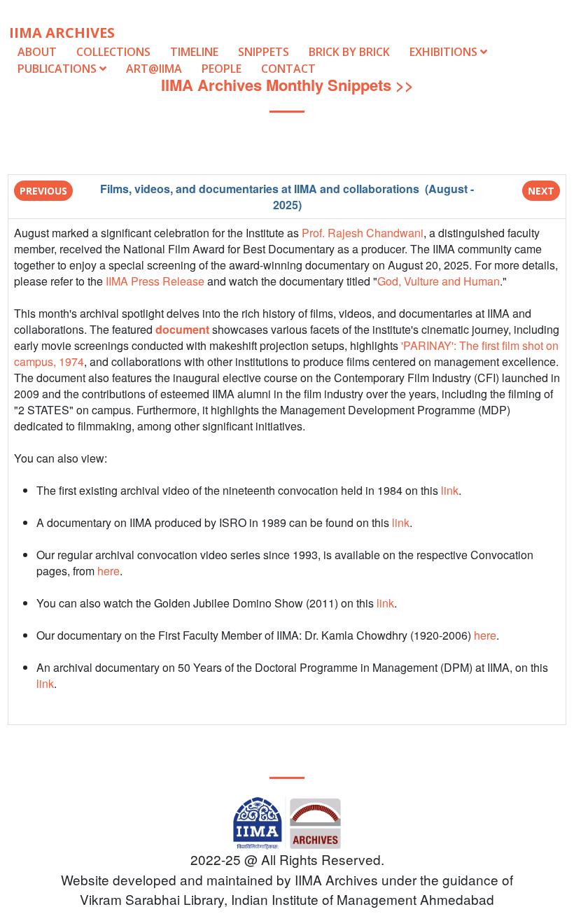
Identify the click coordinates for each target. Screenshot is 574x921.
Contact (288, 68)
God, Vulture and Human (438, 281)
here (108, 571)
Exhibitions (445, 51)
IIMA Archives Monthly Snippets (276, 84)
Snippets (263, 51)
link (449, 490)
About (37, 51)
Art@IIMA (154, 68)
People (221, 68)
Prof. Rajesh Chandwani (363, 233)
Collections (113, 51)
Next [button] (541, 190)
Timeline (194, 51)
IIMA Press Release (155, 281)
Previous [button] (43, 190)
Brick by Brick (349, 51)
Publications (58, 68)
